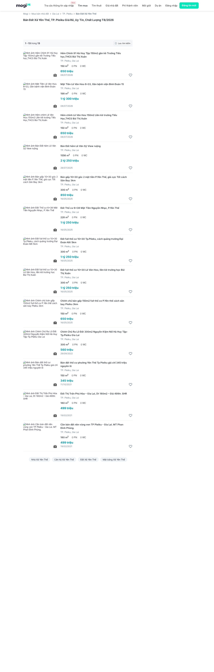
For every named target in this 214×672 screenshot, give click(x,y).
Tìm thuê (97, 5)
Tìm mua (83, 5)
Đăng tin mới (189, 5)
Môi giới (146, 5)
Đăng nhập (171, 5)
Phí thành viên (130, 5)
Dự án (158, 5)
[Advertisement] (164, 42)
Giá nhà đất (112, 5)
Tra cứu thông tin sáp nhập (59, 4)
